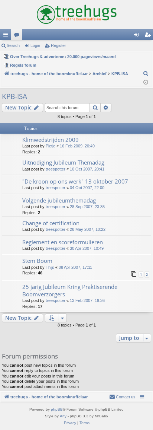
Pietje (50, 146)
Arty (63, 416)
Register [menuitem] (149, 36)
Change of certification (50, 223)
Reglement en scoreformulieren (62, 242)
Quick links (7, 36)
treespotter (55, 169)
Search (13, 45)
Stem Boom (37, 260)
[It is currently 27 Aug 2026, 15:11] (145, 82)
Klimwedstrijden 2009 (50, 139)
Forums (18, 36)
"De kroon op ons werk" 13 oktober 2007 (75, 181)
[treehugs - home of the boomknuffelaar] (76, 14)
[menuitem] (146, 74)
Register (58, 45)
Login (35, 45)
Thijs (50, 267)
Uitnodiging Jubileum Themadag (63, 162)
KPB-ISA (14, 96)
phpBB (57, 409)
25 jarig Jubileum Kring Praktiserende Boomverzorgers (69, 290)
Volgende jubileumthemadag (59, 200)
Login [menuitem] (138, 36)
